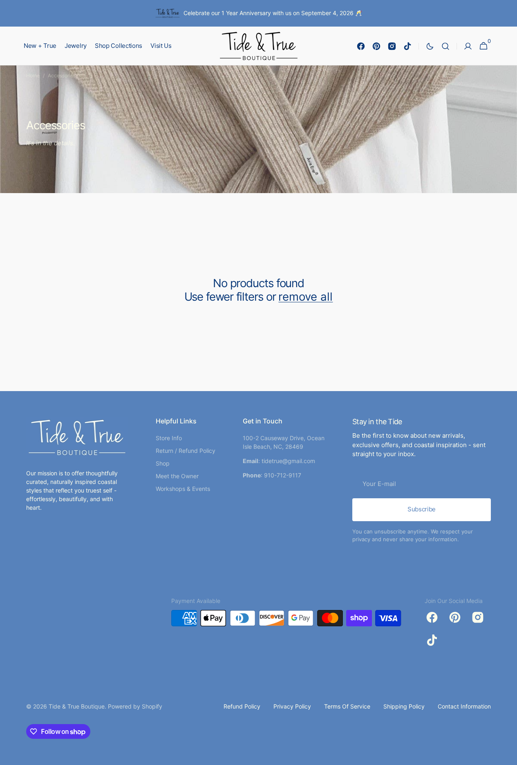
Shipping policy (404, 706)
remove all (305, 297)
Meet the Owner (177, 476)
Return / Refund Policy (185, 450)
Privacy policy (292, 706)
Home (33, 75)
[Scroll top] (507, 755)
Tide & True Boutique (77, 706)
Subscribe (421, 509)
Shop (163, 463)
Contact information (464, 706)
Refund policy (242, 706)
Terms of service (347, 706)
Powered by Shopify (135, 706)
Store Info (169, 437)
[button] (445, 46)
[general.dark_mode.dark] (430, 46)
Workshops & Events (183, 488)
